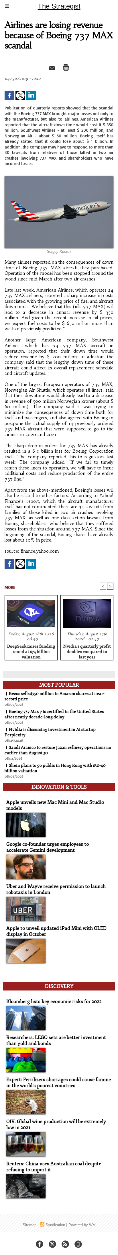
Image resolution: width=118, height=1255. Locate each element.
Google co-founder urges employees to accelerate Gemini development (47, 847)
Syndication (55, 1225)
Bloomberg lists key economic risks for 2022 (54, 1001)
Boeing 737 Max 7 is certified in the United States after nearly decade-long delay (54, 714)
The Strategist (59, 6)
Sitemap (29, 1225)
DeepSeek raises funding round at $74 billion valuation (31, 651)
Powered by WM (82, 1225)
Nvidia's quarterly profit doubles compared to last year (87, 651)
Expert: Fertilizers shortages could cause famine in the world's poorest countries (58, 1083)
